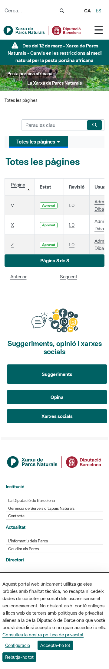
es (98, 11)
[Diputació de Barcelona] (55, 461)
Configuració (17, 645)
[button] (54, 260)
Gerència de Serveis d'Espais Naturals (41, 508)
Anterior (18, 276)
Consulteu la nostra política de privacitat (43, 635)
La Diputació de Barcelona (31, 500)
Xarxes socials (57, 416)
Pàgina (18, 185)
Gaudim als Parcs (23, 548)
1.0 (71, 205)
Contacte (16, 516)
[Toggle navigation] (99, 30)
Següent (68, 276)
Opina (57, 397)
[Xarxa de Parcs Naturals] (42, 30)
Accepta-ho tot (55, 645)
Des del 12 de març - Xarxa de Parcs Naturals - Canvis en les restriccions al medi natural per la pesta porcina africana (55, 53)
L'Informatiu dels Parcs (28, 541)
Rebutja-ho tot (19, 657)
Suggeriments (57, 374)
